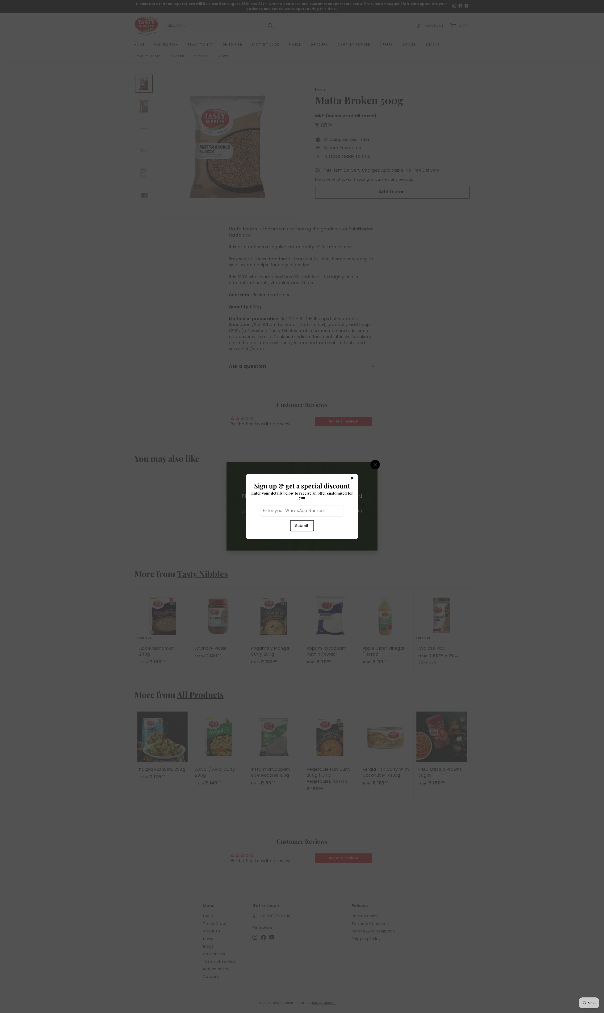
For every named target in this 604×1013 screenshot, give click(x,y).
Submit (302, 525)
